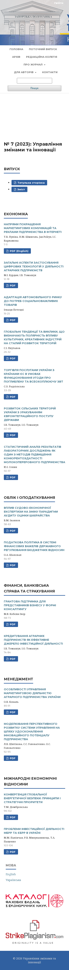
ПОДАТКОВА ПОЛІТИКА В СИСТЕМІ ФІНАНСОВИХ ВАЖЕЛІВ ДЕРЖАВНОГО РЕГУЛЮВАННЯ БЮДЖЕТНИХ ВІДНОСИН (34, 546)
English (11, 874)
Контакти (50, 72)
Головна (16, 49)
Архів (16, 56)
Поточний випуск (43, 49)
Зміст (21, 189)
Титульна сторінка (31, 182)
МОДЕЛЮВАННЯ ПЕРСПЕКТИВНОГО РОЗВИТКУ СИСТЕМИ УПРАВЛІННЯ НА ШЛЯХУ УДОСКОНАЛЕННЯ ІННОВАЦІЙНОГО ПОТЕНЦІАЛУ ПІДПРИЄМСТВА (32, 731)
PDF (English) (18, 250)
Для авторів (24, 72)
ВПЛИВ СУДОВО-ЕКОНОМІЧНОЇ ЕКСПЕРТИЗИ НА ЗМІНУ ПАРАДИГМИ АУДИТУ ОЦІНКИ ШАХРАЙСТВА (31, 511)
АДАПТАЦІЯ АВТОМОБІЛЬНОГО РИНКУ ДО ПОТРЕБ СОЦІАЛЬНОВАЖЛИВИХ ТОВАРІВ (33, 301)
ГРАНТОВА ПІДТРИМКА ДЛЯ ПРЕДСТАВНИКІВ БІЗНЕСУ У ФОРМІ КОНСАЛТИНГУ (30, 605)
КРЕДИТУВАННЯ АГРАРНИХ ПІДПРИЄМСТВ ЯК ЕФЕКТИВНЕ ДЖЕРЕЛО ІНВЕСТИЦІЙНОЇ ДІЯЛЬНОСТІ (33, 639)
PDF (12, 285)
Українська (13, 880)
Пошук (34, 88)
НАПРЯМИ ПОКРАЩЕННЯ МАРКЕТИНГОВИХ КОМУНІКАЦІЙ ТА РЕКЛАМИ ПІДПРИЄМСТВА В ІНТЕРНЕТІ (33, 228)
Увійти (58, 2)
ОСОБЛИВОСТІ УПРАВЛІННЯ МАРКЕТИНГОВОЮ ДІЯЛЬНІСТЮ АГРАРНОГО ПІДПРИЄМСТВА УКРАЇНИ (32, 693)
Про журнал (33, 64)
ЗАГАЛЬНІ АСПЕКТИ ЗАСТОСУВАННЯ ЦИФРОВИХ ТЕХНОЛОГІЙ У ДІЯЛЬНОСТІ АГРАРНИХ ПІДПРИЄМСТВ (33, 266)
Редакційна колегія (41, 56)
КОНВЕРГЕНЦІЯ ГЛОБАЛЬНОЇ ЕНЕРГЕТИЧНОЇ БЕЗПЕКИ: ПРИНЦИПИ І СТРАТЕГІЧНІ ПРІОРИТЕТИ (32, 798)
